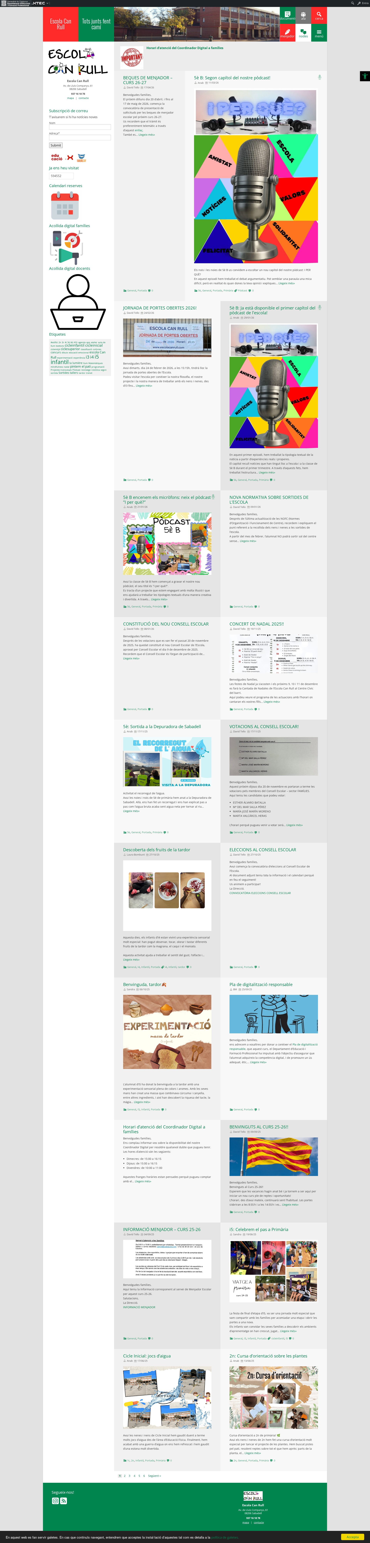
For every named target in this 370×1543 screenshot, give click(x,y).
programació (98, 366)
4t (66, 342)
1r (128, 1460)
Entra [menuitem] (365, 3)
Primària (228, 290)
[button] (365, 76)
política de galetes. (225, 1537)
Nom (52, 123)
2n (132, 1460)
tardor (181, 967)
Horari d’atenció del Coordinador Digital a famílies (164, 1129)
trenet (89, 373)
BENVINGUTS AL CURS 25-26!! (259, 1127)
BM (235, 989)
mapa (70, 98)
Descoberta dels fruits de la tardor (156, 849)
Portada (142, 290)
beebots (60, 346)
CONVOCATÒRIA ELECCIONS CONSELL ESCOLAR (260, 893)
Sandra (131, 989)
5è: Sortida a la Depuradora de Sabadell (162, 726)
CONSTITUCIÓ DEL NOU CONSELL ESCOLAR (166, 624)
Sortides (64, 373)
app (88, 342)
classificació (86, 349)
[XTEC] (69, 157)
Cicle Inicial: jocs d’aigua (147, 1356)
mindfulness (57, 366)
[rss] (63, 1502)
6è (72, 342)
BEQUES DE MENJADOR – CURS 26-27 (147, 80)
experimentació (65, 357)
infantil (172, 967)
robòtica (95, 370)
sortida (54, 373)
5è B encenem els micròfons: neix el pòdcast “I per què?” (167, 499)
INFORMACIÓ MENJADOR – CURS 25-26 (162, 1229)
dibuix (65, 352)
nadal (66, 366)
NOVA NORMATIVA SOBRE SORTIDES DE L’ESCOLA (269, 499)
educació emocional (79, 352)
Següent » (154, 1476)
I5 (139, 1109)
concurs (56, 352)
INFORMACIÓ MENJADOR (139, 1307)
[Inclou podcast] (319, 76)
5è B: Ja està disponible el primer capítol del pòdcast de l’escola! (272, 310)
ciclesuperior (70, 349)
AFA (75, 342)
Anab (201, 83)
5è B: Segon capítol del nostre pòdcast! (232, 77)
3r (63, 342)
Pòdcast (242, 290)
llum (85, 363)
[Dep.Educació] (57, 157)
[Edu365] (81, 157)
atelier (94, 342)
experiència (79, 357)
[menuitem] (16, 3)
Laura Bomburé (136, 854)
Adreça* (54, 133)
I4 (139, 967)
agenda (82, 342)
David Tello (133, 87)
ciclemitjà (55, 349)
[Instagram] (56, 1502)
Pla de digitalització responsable (261, 984)
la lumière (75, 363)
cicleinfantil (278, 1338)
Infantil (145, 967)
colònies (97, 349)
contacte (84, 98)
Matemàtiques (95, 363)
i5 (287, 1338)
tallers (74, 373)
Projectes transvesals (61, 370)
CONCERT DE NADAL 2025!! (257, 624)
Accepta (353, 1537)
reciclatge (86, 370)
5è (199, 290)
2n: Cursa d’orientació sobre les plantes (268, 1356)
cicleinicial (94, 345)
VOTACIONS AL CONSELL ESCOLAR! (264, 726)
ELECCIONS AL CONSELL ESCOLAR (263, 849)
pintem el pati (80, 366)
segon (104, 370)
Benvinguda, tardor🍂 (144, 984)
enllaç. (139, 130)
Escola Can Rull (60, 24)
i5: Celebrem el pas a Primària (259, 1229)
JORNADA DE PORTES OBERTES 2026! (160, 308)
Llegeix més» (147, 134)
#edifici (54, 342)
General (131, 290)
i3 (87, 357)
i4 (166, 967)
